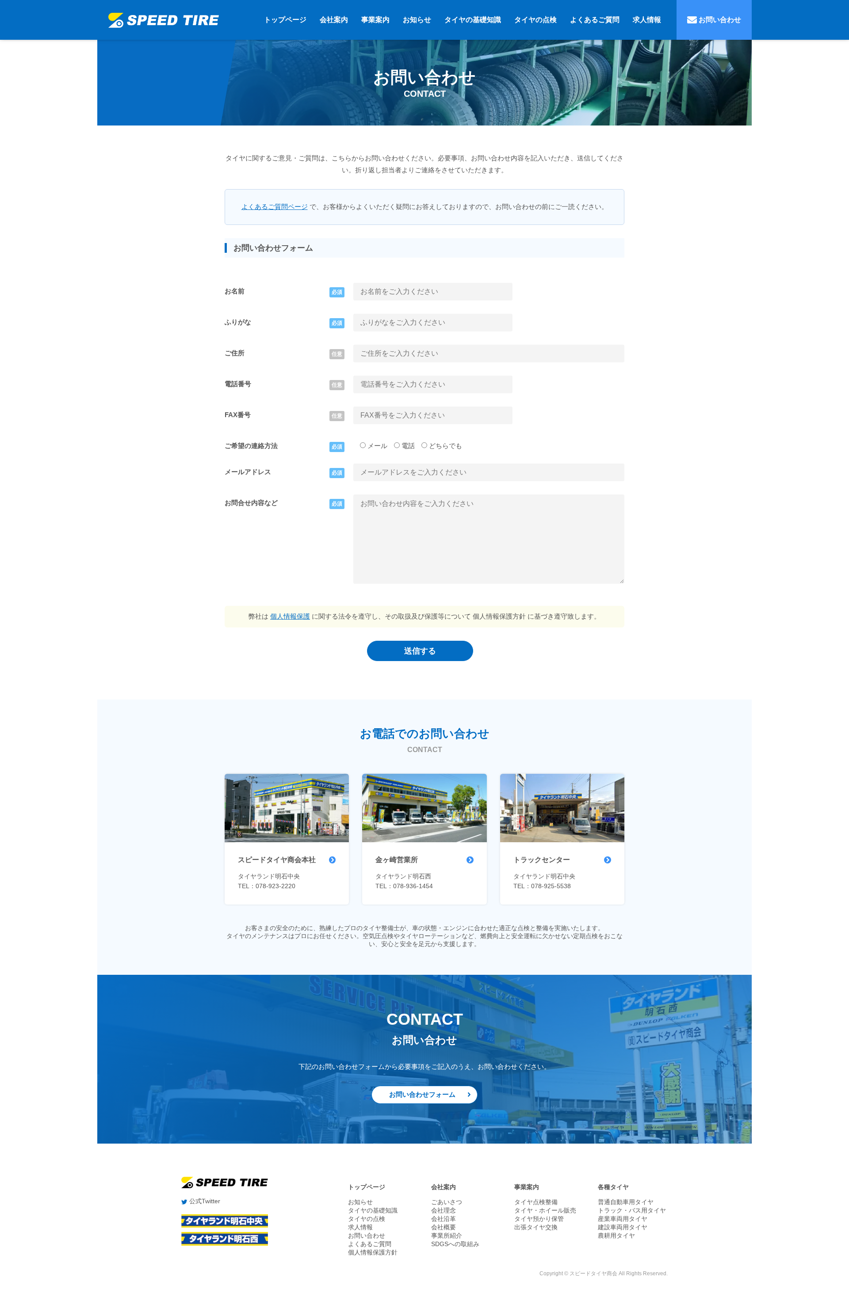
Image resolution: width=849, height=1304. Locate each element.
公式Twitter (203, 1201)
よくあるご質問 (595, 19)
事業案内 (375, 19)
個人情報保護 (290, 616)
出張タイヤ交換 (536, 1227)
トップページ (285, 19)
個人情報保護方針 (373, 1252)
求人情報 (647, 19)
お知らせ (417, 19)
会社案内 (334, 19)
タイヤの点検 (535, 19)
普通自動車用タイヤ (626, 1201)
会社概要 (443, 1227)
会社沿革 (443, 1218)
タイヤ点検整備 (536, 1201)
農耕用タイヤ (616, 1235)
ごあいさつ (446, 1201)
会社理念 (443, 1210)
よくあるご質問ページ (274, 206)
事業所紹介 (446, 1235)
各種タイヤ (613, 1186)
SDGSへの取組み (455, 1243)
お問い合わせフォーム (422, 1094)
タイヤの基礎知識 (472, 19)
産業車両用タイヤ (622, 1218)
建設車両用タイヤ (622, 1227)
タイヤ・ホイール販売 (545, 1210)
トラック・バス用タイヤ (632, 1210)
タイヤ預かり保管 (539, 1218)
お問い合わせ (719, 19)
